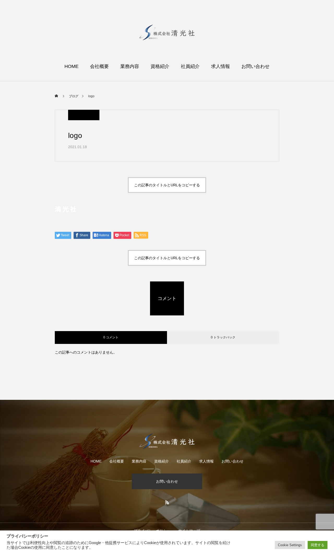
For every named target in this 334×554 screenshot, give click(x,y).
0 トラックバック (223, 337)
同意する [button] (317, 545)
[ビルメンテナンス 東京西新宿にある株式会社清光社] (167, 32)
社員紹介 (190, 66)
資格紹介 (160, 66)
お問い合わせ (255, 66)
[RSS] (167, 502)
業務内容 (129, 66)
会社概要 (99, 66)
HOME (71, 66)
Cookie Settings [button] (290, 545)
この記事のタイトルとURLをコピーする (167, 185)
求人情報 (220, 66)
